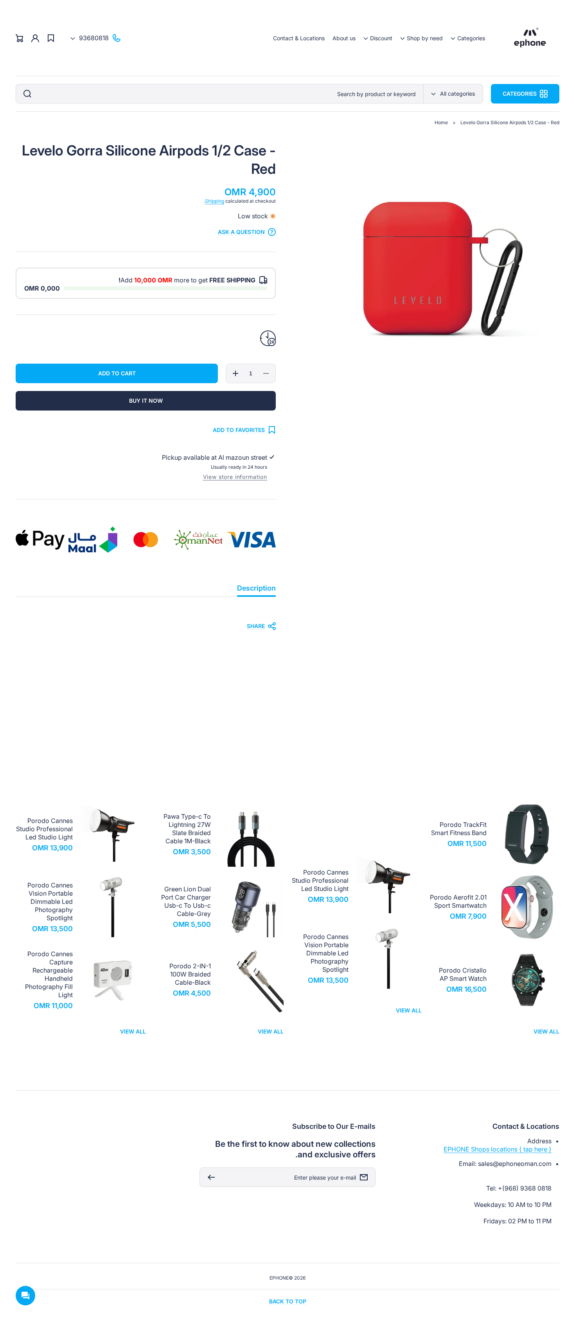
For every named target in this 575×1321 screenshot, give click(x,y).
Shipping (214, 201)
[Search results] (25, 94)
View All (546, 1031)
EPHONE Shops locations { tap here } (498, 1149)
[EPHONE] (530, 38)
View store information (235, 476)
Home (441, 122)
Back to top (287, 1301)
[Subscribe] (209, 1177)
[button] (468, 38)
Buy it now (146, 400)
